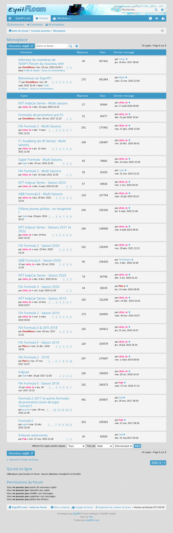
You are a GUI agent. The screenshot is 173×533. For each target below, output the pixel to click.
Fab (121, 382)
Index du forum (38, 507)
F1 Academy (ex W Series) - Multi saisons (42, 143)
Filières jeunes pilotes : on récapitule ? (44, 211)
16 (66, 410)
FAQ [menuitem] (152, 19)
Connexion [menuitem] (157, 19)
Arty (91, 516)
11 (71, 425)
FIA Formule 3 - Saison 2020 (38, 287)
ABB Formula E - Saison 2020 (39, 260)
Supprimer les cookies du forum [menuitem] (114, 507)
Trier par (91, 446)
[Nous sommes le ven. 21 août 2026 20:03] (162, 31)
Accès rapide (10, 19)
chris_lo (26, 107)
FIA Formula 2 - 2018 (33, 357)
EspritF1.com (23, 18)
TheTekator (125, 259)
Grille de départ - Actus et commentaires (44, 70)
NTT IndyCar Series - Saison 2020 (42, 275)
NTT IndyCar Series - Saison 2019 (42, 298)
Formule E (25, 421)
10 (70, 361)
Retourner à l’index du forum (23, 459)
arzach (26, 409)
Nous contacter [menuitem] (62, 507)
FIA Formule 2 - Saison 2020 (38, 246)
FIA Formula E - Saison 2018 (38, 383)
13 (54, 410)
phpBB (76, 513)
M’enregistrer (56, 24)
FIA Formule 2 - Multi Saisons (39, 126)
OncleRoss (28, 67)
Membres (62, 18)
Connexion (36, 24)
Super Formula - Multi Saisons (40, 160)
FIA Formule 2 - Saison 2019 (38, 313)
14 (58, 410)
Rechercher (156, 9)
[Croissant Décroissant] (123, 446)
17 (70, 410)
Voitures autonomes (33, 435)
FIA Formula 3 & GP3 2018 (37, 328)
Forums (43, 18)
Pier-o (122, 286)
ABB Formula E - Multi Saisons (40, 194)
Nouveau (19, 46)
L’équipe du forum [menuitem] (84, 507)
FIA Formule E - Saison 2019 (38, 342)
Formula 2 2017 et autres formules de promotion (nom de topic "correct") (43, 402)
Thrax (122, 59)
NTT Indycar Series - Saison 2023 (42, 183)
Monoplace (17, 39)
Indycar (23, 372)
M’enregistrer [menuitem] (164, 19)
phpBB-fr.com (92, 520)
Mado (121, 77)
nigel (24, 163)
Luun (121, 170)
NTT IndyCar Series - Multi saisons (43, 103)
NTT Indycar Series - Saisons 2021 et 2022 (44, 229)
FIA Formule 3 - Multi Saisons (39, 171)
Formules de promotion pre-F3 (40, 115)
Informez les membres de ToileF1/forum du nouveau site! (41, 62)
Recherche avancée (162, 9)
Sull (24, 216)
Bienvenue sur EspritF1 (35, 78)
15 (62, 410)
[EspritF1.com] (86, 9)
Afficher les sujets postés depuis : (49, 446)
